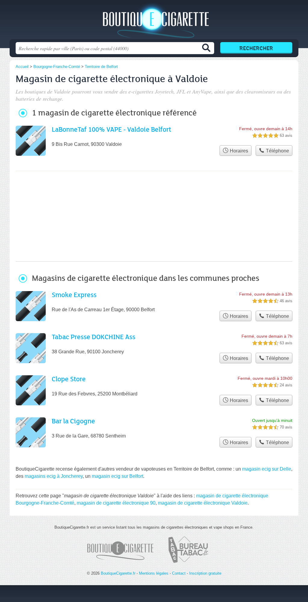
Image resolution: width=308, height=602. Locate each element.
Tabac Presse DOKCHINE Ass (93, 336)
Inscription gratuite (205, 573)
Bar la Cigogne (73, 420)
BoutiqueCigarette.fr (154, 21)
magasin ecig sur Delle (266, 468)
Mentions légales (153, 573)
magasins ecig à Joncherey (54, 476)
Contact (179, 573)
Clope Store (69, 378)
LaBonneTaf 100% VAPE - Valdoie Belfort (111, 129)
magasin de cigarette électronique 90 (116, 502)
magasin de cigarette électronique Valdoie (203, 502)
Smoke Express (74, 294)
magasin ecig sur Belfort (117, 476)
